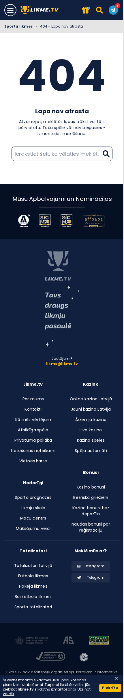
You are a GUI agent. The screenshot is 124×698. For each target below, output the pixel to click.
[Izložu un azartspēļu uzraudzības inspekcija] (31, 641)
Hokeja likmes (33, 586)
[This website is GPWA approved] (99, 641)
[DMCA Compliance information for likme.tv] (50, 657)
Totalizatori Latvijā (33, 565)
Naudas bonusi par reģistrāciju (91, 527)
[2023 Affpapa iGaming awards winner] (94, 221)
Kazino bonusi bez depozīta (91, 511)
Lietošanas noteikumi (33, 450)
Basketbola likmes (33, 596)
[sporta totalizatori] (62, 316)
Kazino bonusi (91, 487)
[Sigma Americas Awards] (66, 221)
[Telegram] (113, 10)
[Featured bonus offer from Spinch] (86, 10)
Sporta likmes (18, 26)
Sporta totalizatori (33, 607)
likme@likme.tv (62, 363)
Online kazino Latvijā (91, 399)
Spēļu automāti (91, 450)
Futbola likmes (33, 576)
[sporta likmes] (58, 266)
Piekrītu (110, 687)
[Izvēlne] (10, 10)
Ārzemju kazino (91, 419)
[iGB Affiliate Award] (24, 221)
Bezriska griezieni (90, 497)
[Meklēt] (100, 10)
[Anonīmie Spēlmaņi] (68, 641)
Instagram (94, 566)
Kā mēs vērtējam (33, 419)
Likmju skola (33, 508)
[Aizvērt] (116, 678)
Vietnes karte (33, 461)
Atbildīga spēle (33, 430)
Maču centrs (33, 518)
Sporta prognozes (33, 497)
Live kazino (91, 430)
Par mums (33, 399)
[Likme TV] (41, 10)
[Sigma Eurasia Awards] (44, 221)
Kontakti (33, 409)
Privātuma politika (33, 440)
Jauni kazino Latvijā (91, 409)
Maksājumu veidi (33, 528)
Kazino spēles (91, 440)
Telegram (96, 577)
